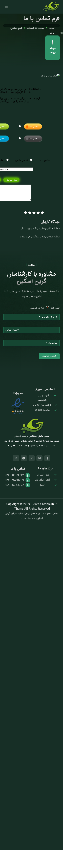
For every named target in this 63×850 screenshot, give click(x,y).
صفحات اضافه (35, 28)
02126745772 (15, 485)
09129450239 (15, 480)
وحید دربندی (21, 436)
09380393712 (15, 475)
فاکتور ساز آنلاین (42, 405)
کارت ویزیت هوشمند (42, 397)
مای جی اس (42, 475)
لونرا (42, 485)
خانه (52, 28)
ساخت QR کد (42, 410)
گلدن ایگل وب (42, 480)
